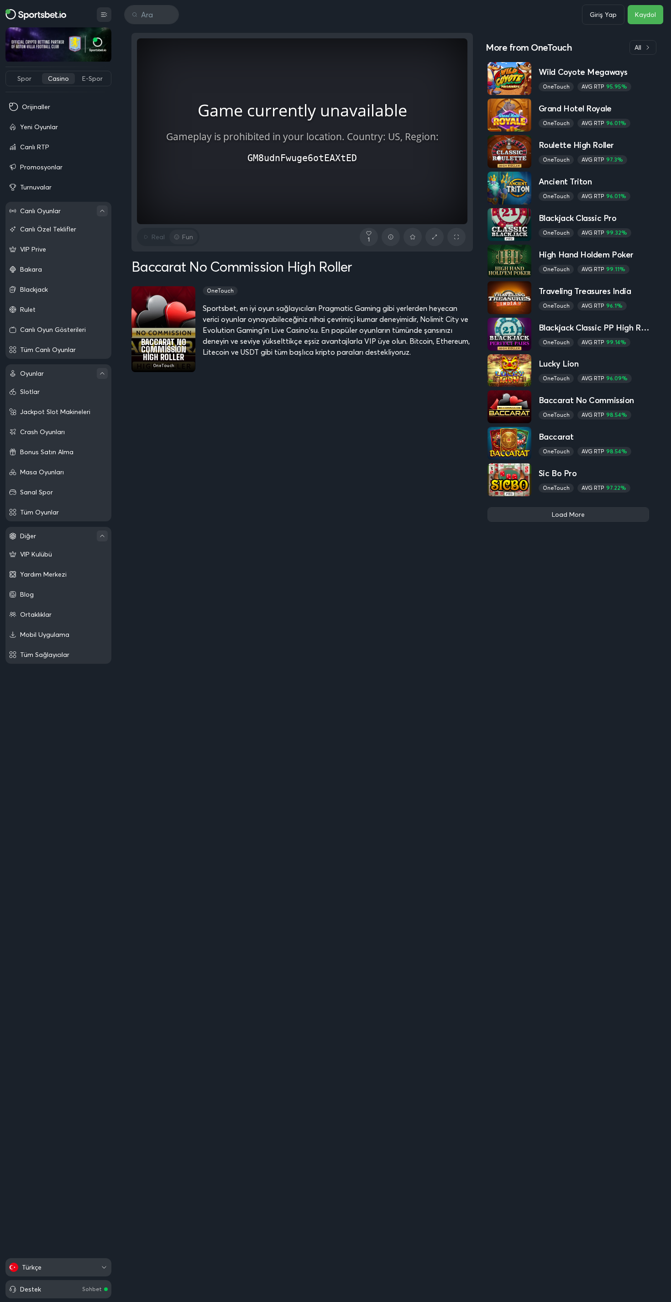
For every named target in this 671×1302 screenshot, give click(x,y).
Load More (568, 514)
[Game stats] (391, 237)
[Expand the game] (434, 237)
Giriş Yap (603, 14)
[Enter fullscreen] (456, 237)
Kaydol (645, 14)
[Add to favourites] (413, 237)
